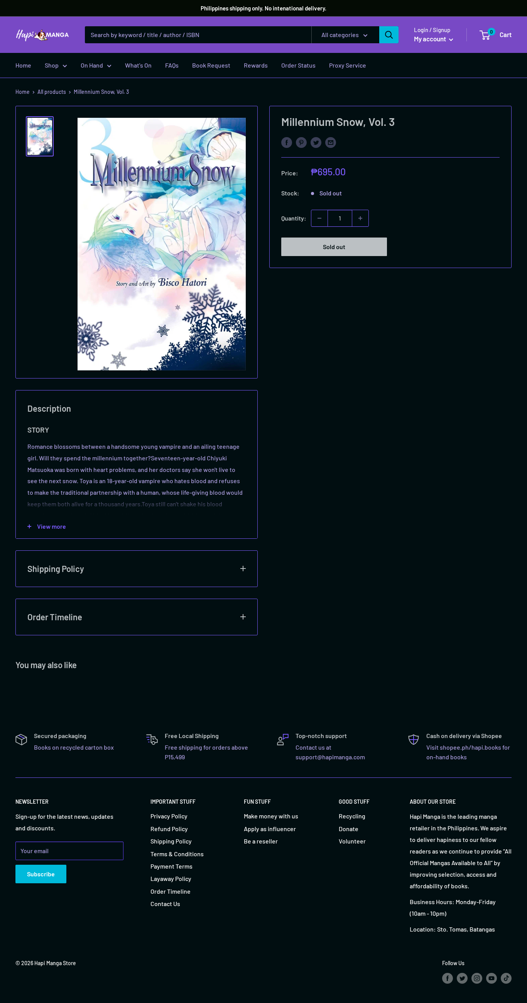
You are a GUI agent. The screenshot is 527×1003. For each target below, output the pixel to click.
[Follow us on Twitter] (462, 977)
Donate (348, 828)
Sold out (334, 246)
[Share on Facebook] (286, 142)
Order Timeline (170, 891)
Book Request (211, 65)
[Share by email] (330, 142)
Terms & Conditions (177, 853)
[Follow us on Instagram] (476, 977)
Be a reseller (261, 841)
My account (430, 38)
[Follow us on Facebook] (447, 977)
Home (23, 65)
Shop (52, 65)
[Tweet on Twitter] (316, 142)
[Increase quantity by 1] (360, 218)
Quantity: (293, 218)
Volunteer (352, 841)
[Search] (389, 34)
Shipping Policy (171, 841)
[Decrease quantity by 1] (319, 218)
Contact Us (165, 903)
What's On (138, 65)
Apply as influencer (270, 828)
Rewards (256, 65)
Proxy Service (347, 65)
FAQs (172, 65)
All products (51, 91)
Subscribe (41, 873)
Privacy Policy (168, 816)
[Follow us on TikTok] (506, 977)
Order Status (298, 65)
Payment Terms (171, 866)
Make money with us (271, 816)
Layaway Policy (170, 878)
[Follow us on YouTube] (491, 977)
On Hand (92, 65)
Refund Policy (169, 828)
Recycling (352, 816)
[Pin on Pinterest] (301, 142)
